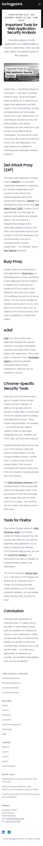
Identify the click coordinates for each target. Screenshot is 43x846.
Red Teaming (10, 250)
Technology (7, 729)
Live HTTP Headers (17, 555)
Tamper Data (31, 573)
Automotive (6, 720)
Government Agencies (11, 725)
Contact (5, 757)
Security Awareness (10, 688)
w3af (6, 338)
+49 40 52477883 (12, 821)
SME (4, 734)
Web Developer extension (20, 482)
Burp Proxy (27, 273)
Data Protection (8, 766)
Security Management (11, 683)
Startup (5, 705)
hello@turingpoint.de (15, 819)
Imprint (5, 761)
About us (5, 747)
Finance (5, 710)
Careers (5, 752)
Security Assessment (11, 678)
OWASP (16, 182)
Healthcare (6, 715)
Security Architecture (10, 693)
